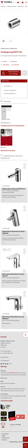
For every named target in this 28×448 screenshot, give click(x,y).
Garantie (6, 390)
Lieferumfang (5, 81)
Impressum (5, 434)
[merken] (24, 167)
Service (3, 386)
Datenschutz (5, 438)
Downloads (4, 388)
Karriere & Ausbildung (15, 396)
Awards (22, 390)
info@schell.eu (4, 357)
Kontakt (23, 396)
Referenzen (4, 378)
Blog (2, 381)
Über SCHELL (4, 396)
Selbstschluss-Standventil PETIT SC (13, 189)
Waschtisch (21, 6)
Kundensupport (5, 360)
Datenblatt (16, 65)
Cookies (4, 440)
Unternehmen (4, 394)
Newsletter (12, 383)
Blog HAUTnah (5, 383)
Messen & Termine (14, 390)
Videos (9, 388)
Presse (23, 388)
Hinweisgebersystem (6, 398)
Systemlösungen (5, 373)
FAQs (2, 390)
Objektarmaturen (11, 6)
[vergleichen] (24, 164)
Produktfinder (22, 375)
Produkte (3, 371)
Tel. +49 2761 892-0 (6, 351)
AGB (3, 436)
